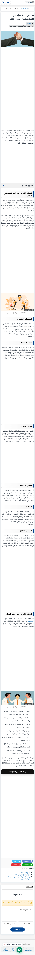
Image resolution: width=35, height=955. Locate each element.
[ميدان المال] (29, 2)
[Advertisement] (22, 88)
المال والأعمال (24, 9)
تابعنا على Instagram (17, 772)
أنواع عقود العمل (25, 872)
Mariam (29, 24)
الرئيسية (31, 9)
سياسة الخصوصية (28, 949)
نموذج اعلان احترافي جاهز (22, 874)
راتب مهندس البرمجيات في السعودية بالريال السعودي (19, 878)
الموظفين (31, 621)
